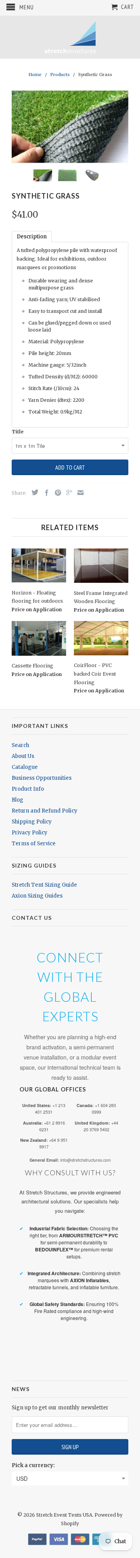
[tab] (32, 236)
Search (20, 745)
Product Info (28, 789)
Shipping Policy (32, 821)
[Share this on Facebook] (45, 493)
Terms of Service (34, 843)
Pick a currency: (33, 1465)
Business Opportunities (42, 778)
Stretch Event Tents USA (64, 1515)
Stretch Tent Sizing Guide (44, 885)
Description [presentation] (32, 236)
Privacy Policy (29, 832)
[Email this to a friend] (79, 493)
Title (17, 432)
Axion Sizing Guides (37, 896)
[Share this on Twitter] (33, 492)
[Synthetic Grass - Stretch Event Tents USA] (70, 126)
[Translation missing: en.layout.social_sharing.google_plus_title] (67, 493)
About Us (23, 756)
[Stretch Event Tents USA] (70, 37)
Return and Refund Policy (44, 810)
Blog (17, 800)
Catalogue (25, 767)
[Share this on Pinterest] (56, 493)
